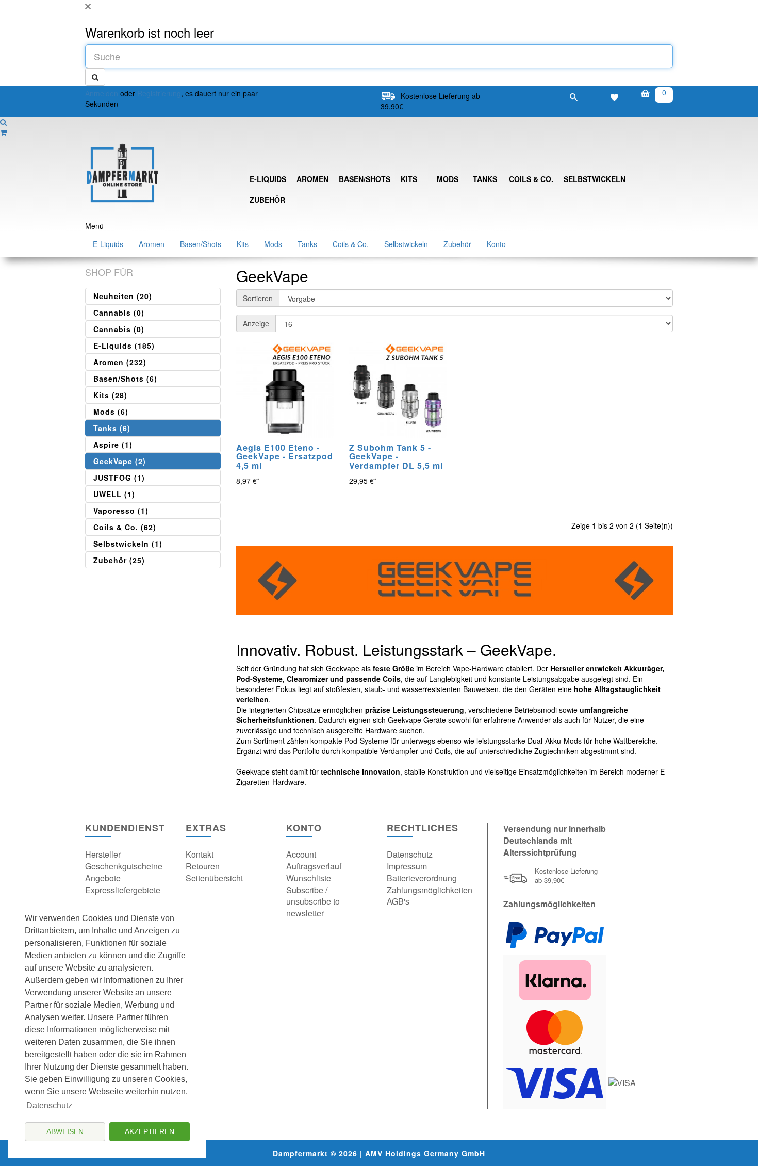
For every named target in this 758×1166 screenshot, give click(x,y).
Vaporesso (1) (121, 510)
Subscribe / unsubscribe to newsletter (313, 901)
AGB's (398, 901)
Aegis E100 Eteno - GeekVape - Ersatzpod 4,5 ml (284, 456)
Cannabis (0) (118, 312)
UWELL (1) (114, 494)
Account (301, 854)
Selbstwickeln (594, 179)
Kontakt (199, 854)
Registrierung (159, 93)
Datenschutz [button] (49, 1105)
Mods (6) (110, 411)
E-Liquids (268, 179)
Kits (409, 179)
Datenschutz (410, 854)
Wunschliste (308, 878)
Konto (496, 244)
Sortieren (258, 298)
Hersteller (103, 854)
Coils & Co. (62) (124, 527)
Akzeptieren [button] (149, 1131)
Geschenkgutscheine (123, 866)
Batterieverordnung (422, 878)
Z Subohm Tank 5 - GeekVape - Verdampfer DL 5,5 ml (396, 456)
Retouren (203, 866)
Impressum (407, 866)
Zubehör (267, 199)
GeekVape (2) (119, 461)
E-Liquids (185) (124, 345)
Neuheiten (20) (122, 296)
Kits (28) (110, 395)
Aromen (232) (119, 362)
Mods (447, 179)
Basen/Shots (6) (125, 378)
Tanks (485, 179)
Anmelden (101, 93)
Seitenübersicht (214, 878)
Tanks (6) (111, 428)
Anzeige (256, 323)
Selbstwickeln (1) (127, 543)
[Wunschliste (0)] (614, 96)
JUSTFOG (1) (119, 477)
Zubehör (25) (119, 560)
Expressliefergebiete (122, 890)
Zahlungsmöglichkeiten (429, 890)
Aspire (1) (113, 444)
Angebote (103, 878)
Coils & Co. (531, 179)
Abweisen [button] (65, 1131)
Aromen (312, 179)
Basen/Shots (364, 179)
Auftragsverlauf (313, 866)
